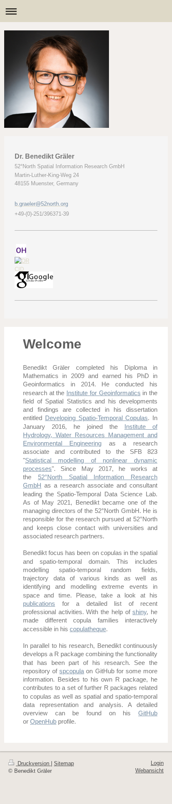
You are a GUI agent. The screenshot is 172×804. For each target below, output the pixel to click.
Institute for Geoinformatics (103, 392)
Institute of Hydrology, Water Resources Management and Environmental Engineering (90, 435)
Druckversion (33, 763)
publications (39, 603)
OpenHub (43, 721)
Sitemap (64, 763)
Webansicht (149, 770)
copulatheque (88, 628)
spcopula (71, 671)
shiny (139, 611)
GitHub (147, 713)
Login (157, 763)
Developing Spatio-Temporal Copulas (96, 417)
